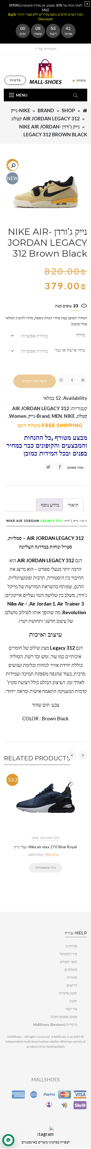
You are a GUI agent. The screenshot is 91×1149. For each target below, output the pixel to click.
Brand (46, 110)
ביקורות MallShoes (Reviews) (55, 1024)
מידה (80, 334)
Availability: (74, 398)
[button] (13, 165)
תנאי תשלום (68, 961)
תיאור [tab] (73, 505)
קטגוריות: (78, 408)
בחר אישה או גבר (70, 350)
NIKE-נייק (20, 110)
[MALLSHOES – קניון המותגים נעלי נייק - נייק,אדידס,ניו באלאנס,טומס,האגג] (46, 71)
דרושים (72, 985)
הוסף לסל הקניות (34, 381)
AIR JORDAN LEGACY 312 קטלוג (45, 118)
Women (17, 416)
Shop (68, 110)
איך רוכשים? (68, 954)
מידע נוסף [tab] (50, 505)
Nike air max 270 (45, 838)
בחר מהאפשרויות (45, 867)
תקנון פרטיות (68, 993)
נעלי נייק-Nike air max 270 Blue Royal (45, 846)
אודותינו (71, 946)
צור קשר (71, 1009)
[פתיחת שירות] (8, 1140)
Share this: (74, 467)
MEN (57, 416)
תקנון (73, 1001)
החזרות (72, 977)
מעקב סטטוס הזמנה (63, 1016)
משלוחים (70, 969)
